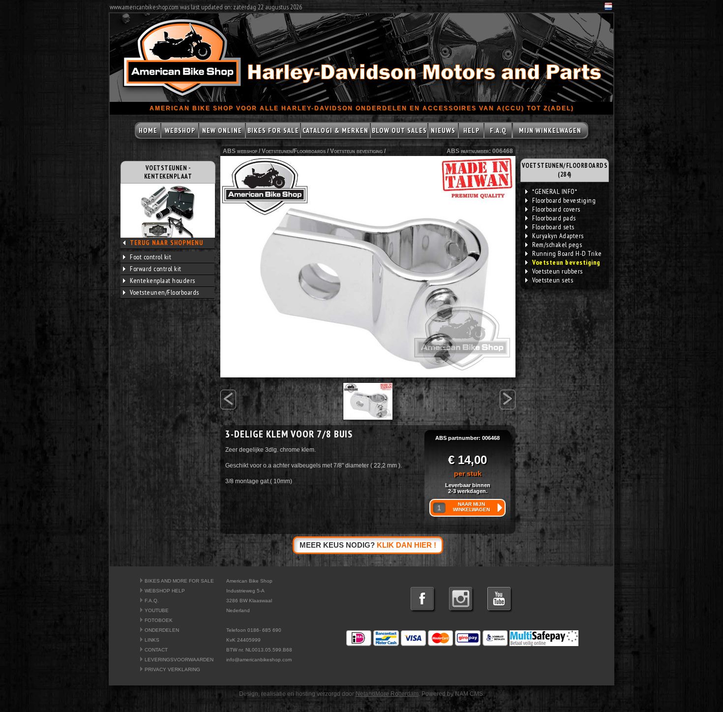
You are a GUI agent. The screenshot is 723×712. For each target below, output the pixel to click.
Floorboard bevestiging (564, 200)
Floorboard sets (553, 226)
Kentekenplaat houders (162, 280)
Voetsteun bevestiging (356, 151)
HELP (471, 130)
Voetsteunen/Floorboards (164, 292)
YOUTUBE (157, 610)
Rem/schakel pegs (557, 244)
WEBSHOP (180, 130)
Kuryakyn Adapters (558, 235)
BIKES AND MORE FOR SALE (179, 581)
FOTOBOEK (159, 620)
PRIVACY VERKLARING (172, 669)
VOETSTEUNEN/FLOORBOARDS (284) (565, 170)
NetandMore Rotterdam (387, 693)
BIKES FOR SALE (273, 130)
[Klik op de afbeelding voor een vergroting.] (367, 266)
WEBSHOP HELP (165, 590)
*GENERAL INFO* (554, 191)
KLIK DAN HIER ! (406, 545)
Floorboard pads (554, 218)
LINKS (152, 640)
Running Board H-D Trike (567, 253)
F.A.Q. (152, 600)
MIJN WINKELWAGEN (550, 130)
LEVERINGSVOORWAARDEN (179, 659)
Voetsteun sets (552, 280)
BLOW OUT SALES (399, 130)
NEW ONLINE (222, 130)
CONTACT (156, 649)
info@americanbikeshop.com (259, 659)
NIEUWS (443, 130)
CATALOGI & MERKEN (335, 130)
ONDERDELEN (162, 630)
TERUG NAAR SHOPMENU (166, 243)
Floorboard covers (556, 209)
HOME (148, 130)
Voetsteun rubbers (557, 271)
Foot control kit (150, 256)
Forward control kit (155, 268)
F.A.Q (498, 130)
